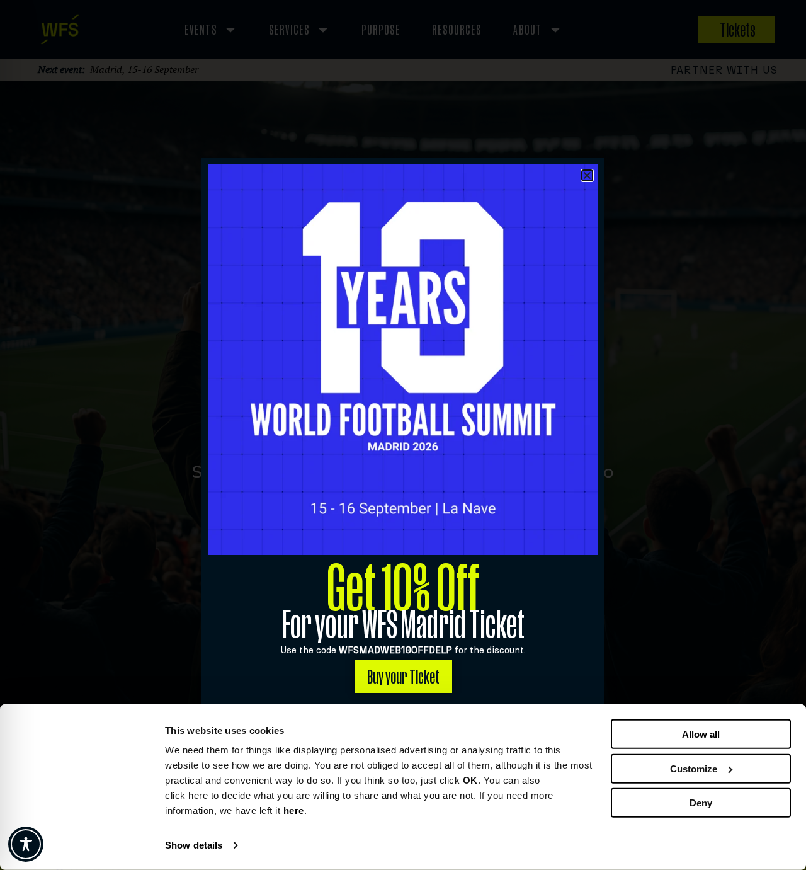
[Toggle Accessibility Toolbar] (25, 844)
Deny (701, 803)
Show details (193, 845)
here (293, 810)
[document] (403, 435)
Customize (693, 768)
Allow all (701, 734)
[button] (587, 175)
